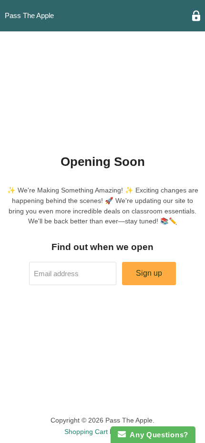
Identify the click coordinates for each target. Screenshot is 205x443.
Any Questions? (157, 435)
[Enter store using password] (196, 16)
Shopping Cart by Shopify (102, 431)
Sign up (149, 273)
